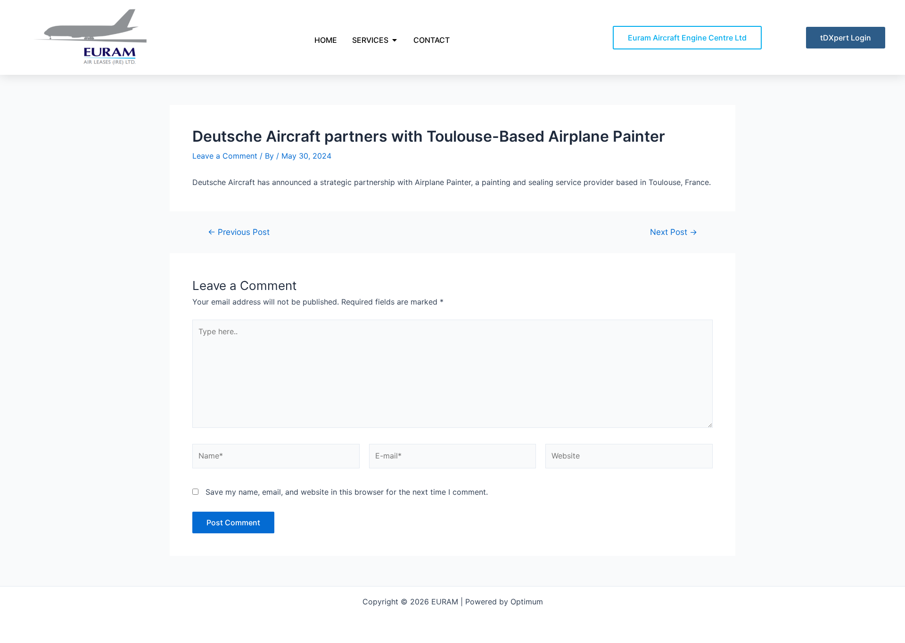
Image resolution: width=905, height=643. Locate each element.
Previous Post (239, 232)
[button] (394, 40)
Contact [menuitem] (431, 40)
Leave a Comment (224, 156)
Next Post (673, 232)
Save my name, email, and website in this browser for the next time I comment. (347, 492)
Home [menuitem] (325, 40)
